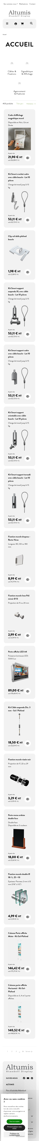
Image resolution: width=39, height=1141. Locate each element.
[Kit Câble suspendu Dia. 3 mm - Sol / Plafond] (19, 724)
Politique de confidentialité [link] (14, 1134)
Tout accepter (14, 1121)
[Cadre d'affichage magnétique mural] (19, 139)
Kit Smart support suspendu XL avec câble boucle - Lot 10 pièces (18, 291)
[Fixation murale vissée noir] (19, 780)
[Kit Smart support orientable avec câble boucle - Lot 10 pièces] (19, 439)
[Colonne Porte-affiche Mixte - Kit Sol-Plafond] (19, 950)
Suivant (29, 1051)
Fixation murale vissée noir (19, 759)
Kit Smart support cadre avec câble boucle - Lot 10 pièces (19, 353)
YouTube (28, 1078)
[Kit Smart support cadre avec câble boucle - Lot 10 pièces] (19, 377)
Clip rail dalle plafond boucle (17, 238)
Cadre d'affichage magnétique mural (16, 116)
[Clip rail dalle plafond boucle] (19, 253)
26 (23, 1051)
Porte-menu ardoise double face (16, 817)
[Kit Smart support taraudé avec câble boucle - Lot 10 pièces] (19, 501)
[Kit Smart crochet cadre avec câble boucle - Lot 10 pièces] (19, 201)
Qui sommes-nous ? (11, 4)
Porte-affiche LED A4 (17, 651)
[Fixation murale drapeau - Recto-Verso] (19, 560)
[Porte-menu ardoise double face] (19, 839)
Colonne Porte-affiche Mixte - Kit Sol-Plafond (18, 934)
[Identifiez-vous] (16, 24)
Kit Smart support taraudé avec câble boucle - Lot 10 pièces (19, 478)
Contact (32, 4)
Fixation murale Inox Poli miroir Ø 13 (18, 597)
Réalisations (23, 4)
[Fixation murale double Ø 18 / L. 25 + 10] (19, 898)
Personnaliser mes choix (14, 1127)
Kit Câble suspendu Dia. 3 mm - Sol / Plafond (19, 709)
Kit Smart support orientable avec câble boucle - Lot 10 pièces (17, 415)
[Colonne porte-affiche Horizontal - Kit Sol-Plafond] (19, 1012)
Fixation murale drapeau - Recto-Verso (19, 538)
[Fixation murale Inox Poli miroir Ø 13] (19, 616)
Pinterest (32, 1078)
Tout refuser (20, 1136)
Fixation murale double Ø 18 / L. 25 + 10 (19, 875)
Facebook (24, 1078)
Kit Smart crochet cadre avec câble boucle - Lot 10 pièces (19, 177)
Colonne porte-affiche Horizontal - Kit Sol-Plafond (17, 988)
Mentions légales (28, 1131)
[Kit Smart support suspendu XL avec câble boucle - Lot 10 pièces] (19, 315)
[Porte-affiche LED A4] (19, 672)
